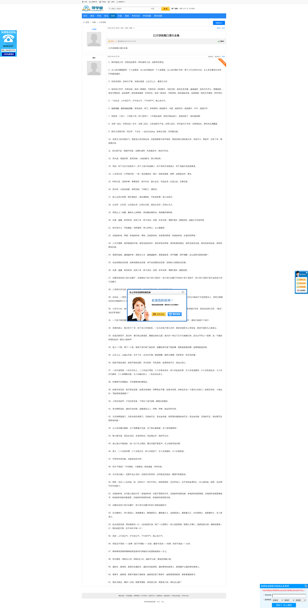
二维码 (112, 2)
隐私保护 (167, 596)
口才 (184, 8)
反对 (216, 56)
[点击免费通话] (301, 290)
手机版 (104, 2)
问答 (94, 22)
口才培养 (102, 22)
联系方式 (152, 596)
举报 (223, 28)
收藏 (218, 28)
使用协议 (159, 596)
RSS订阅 (185, 596)
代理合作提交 (176, 596)
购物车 (121, 2)
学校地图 (129, 596)
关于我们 (144, 596)
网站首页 (121, 596)
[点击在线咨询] (301, 283)
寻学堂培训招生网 (149, 602)
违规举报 (137, 596)
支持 (209, 56)
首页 (87, 22)
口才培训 (192, 8)
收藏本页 (94, 2)
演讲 (180, 8)
